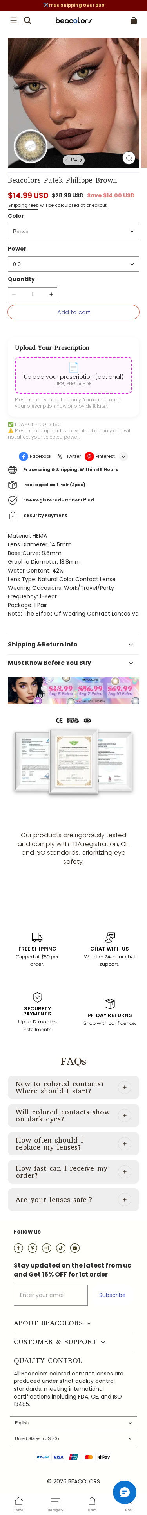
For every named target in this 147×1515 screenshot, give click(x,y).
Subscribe (112, 1295)
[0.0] (73, 264)
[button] (13, 20)
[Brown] (73, 231)
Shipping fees (23, 205)
